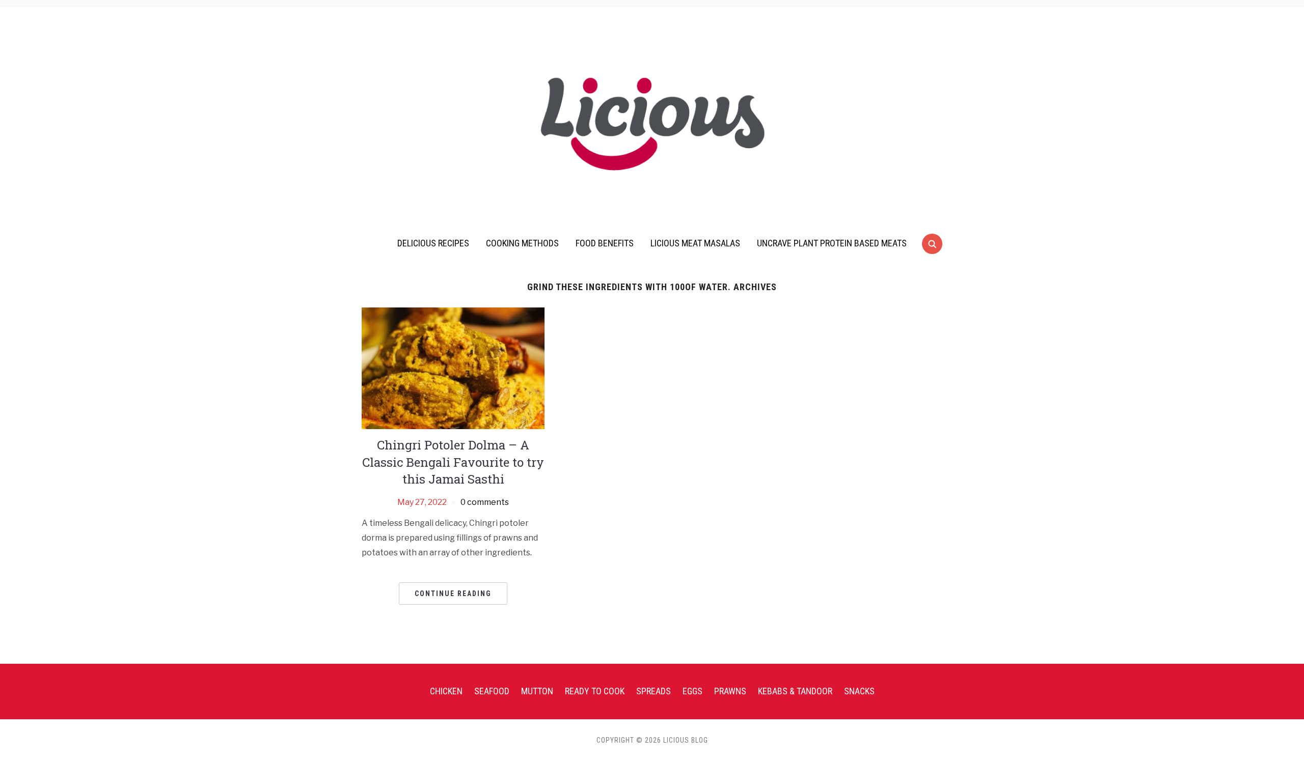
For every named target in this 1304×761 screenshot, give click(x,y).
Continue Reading (453, 593)
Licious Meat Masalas (695, 243)
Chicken (446, 691)
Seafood (491, 691)
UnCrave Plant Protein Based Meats (832, 243)
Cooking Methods (522, 243)
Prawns (730, 691)
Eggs (692, 691)
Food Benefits (605, 243)
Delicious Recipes (433, 243)
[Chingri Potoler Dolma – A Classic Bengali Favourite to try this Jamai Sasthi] (453, 368)
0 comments (484, 502)
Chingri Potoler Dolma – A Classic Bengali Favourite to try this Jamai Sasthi (453, 462)
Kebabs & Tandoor (795, 691)
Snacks (859, 691)
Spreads (653, 691)
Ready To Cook (594, 691)
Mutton (537, 691)
